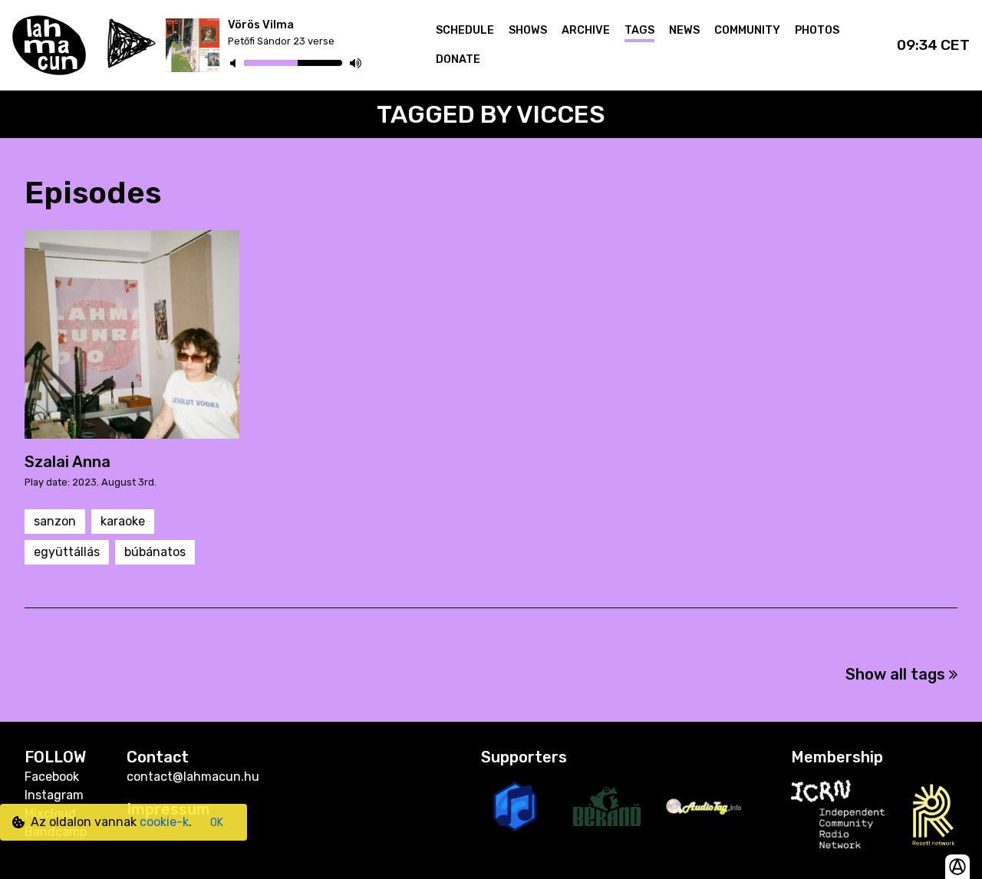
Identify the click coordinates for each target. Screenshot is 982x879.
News (684, 30)
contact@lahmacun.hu (193, 776)
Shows (528, 30)
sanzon (55, 521)
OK (216, 822)
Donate (458, 59)
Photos (817, 30)
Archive (586, 30)
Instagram (54, 795)
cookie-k (164, 822)
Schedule (465, 30)
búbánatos (155, 552)
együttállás (67, 552)
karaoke (123, 521)
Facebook (52, 776)
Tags (639, 30)
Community (747, 30)
